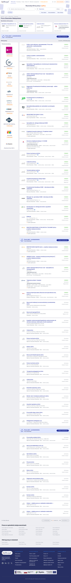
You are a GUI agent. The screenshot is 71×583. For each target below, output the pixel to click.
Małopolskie (11, 16)
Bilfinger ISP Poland (30, 209)
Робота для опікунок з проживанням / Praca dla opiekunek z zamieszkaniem (39, 45)
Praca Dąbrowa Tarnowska (7, 527)
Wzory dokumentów (47, 558)
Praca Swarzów (56, 529)
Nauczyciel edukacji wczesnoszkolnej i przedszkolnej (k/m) (41, 303)
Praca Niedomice (56, 527)
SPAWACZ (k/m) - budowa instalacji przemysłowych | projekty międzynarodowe (41, 257)
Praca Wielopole (39, 531)
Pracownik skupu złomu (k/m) (34, 412)
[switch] (63, 37)
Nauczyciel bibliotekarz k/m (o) (35, 445)
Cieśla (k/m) (30, 330)
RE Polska (28, 107)
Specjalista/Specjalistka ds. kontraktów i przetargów (41, 106)
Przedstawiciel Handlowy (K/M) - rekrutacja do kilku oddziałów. (40, 187)
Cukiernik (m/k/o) (40, 23)
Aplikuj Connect (61, 562)
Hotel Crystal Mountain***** (32, 154)
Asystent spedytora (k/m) (33, 404)
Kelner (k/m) (30, 470)
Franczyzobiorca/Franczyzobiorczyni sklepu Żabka (26, 23)
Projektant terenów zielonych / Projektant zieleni (39, 131)
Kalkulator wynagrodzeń (34, 1)
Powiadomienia (18, 564)
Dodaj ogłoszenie (44, 1)
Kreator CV (27, 1)
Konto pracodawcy (33, 558)
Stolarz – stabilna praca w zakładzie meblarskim (39, 511)
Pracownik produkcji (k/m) (34, 437)
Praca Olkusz (38, 544)
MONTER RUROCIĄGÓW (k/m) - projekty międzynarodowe (42, 247)
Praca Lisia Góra (39, 529)
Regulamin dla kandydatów (20, 562)
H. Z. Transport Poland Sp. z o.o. (33, 142)
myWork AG (29, 230)
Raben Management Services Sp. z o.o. (34, 295)
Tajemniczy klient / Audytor (34, 280)
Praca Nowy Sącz (39, 542)
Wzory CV (45, 555)
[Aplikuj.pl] (7, 552)
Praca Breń (55, 531)
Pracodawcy (18, 1)
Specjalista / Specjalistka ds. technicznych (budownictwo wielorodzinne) (9, 23)
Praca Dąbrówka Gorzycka (7, 534)
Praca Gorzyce (39, 533)
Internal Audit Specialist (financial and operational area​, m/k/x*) (41, 293)
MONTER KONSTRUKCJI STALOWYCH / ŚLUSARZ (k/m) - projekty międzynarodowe (42, 228)
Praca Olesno (21, 531)
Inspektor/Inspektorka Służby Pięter (36, 178)
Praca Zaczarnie (5, 533)
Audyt (28, 281)
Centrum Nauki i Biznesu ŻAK (32, 116)
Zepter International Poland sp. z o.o (33, 190)
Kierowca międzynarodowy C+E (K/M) (61, 23)
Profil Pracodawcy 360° (34, 555)
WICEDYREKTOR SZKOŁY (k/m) (35, 114)
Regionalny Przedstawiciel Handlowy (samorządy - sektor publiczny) (42, 87)
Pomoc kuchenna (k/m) (33, 338)
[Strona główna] (5, 2)
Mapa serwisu (60, 567)
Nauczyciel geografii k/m (33, 312)
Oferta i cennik (32, 553)
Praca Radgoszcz (56, 534)
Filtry (11, 12)
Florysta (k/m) (30, 462)
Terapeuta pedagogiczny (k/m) (35, 371)
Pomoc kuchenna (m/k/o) (33, 153)
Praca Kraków (4, 542)
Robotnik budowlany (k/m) (34, 387)
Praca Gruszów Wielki (23, 529)
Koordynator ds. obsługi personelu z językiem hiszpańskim (39, 207)
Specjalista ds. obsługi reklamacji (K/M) (37, 123)
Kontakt (59, 555)
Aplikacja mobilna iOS (47, 564)
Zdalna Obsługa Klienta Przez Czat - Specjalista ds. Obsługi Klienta (40, 74)
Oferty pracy (13, 1)
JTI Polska (28, 99)
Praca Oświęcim (56, 542)
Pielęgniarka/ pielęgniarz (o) (34, 420)
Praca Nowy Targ (22, 544)
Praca (6, 16)
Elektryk (29, 216)
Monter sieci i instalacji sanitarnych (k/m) (38, 396)
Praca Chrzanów (5, 544)
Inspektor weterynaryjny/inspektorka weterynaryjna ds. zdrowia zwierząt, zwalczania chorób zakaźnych (41, 321)
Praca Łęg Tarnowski (40, 527)
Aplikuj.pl (2, 16)
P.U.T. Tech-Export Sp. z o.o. (32, 218)
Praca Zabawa (39, 534)
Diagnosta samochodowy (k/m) (35, 478)
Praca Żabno (4, 529)
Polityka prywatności (62, 558)
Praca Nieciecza (22, 533)
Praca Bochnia (56, 544)
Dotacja (59, 564)
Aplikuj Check (60, 560)
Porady (23, 1)
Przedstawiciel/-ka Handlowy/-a (35, 97)
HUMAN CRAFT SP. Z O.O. (31, 504)
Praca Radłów (21, 534)
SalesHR (28, 89)
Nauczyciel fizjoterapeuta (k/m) (35, 355)
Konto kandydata (60, 1)
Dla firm (67, 1)
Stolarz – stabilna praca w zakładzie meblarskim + (40, 503)
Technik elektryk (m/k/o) (33, 170)
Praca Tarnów (21, 542)
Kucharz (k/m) (30, 486)
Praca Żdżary (55, 533)
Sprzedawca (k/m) (32, 454)
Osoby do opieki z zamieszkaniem (36, 55)
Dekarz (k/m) (30, 346)
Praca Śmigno (21, 527)
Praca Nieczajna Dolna (6, 531)
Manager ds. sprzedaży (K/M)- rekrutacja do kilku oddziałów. (40, 197)
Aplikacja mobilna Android (48, 562)
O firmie (59, 553)
